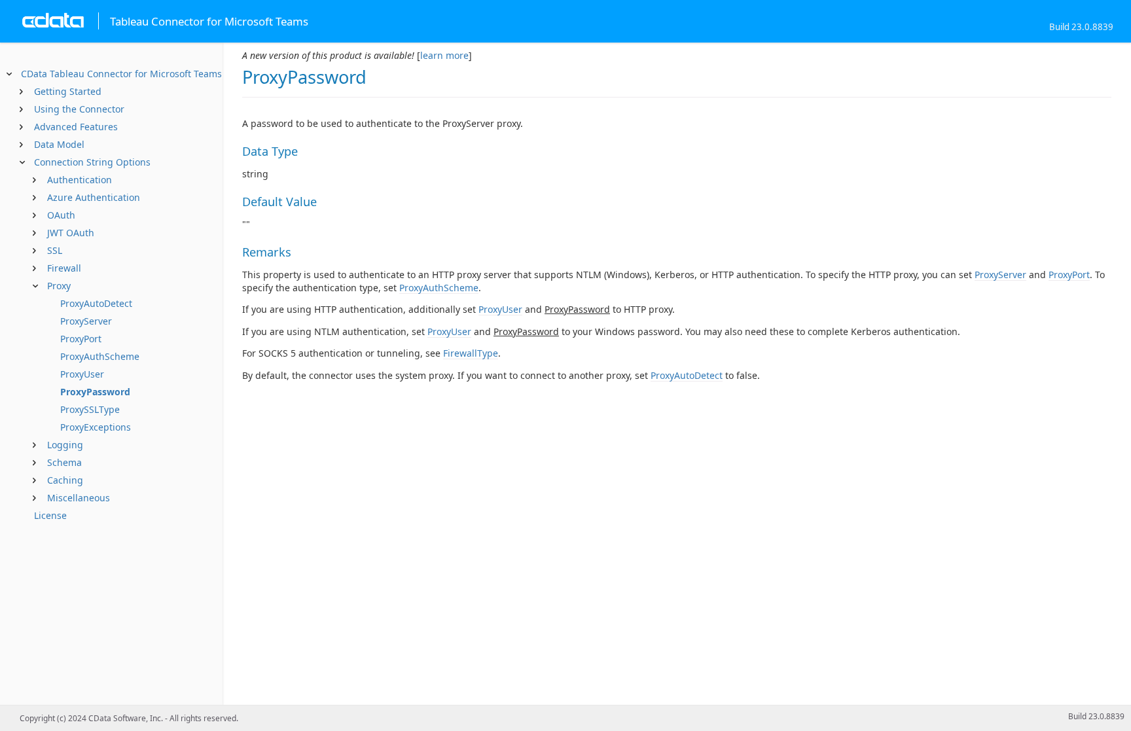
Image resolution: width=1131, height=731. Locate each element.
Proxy (59, 285)
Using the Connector (79, 109)
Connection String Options (92, 162)
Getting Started (67, 91)
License (50, 515)
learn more (444, 55)
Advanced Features (76, 126)
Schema (64, 462)
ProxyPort (80, 338)
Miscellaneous (78, 497)
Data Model (59, 144)
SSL (54, 250)
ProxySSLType (90, 409)
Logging (65, 444)
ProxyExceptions (95, 427)
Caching (65, 480)
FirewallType (470, 353)
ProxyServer (86, 321)
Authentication (79, 179)
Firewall (64, 268)
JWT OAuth (70, 232)
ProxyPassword (95, 391)
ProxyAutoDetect (96, 303)
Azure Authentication (93, 197)
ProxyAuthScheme (99, 356)
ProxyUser (82, 374)
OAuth (61, 215)
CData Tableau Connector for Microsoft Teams (121, 73)
